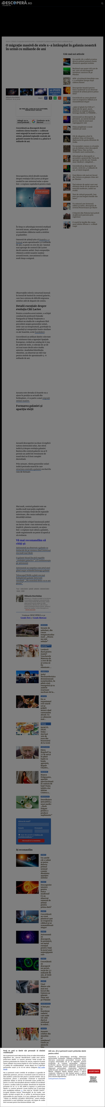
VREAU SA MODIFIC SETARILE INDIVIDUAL (93, 1079)
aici (22, 1090)
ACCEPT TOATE (94, 1071)
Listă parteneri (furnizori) (57, 1078)
